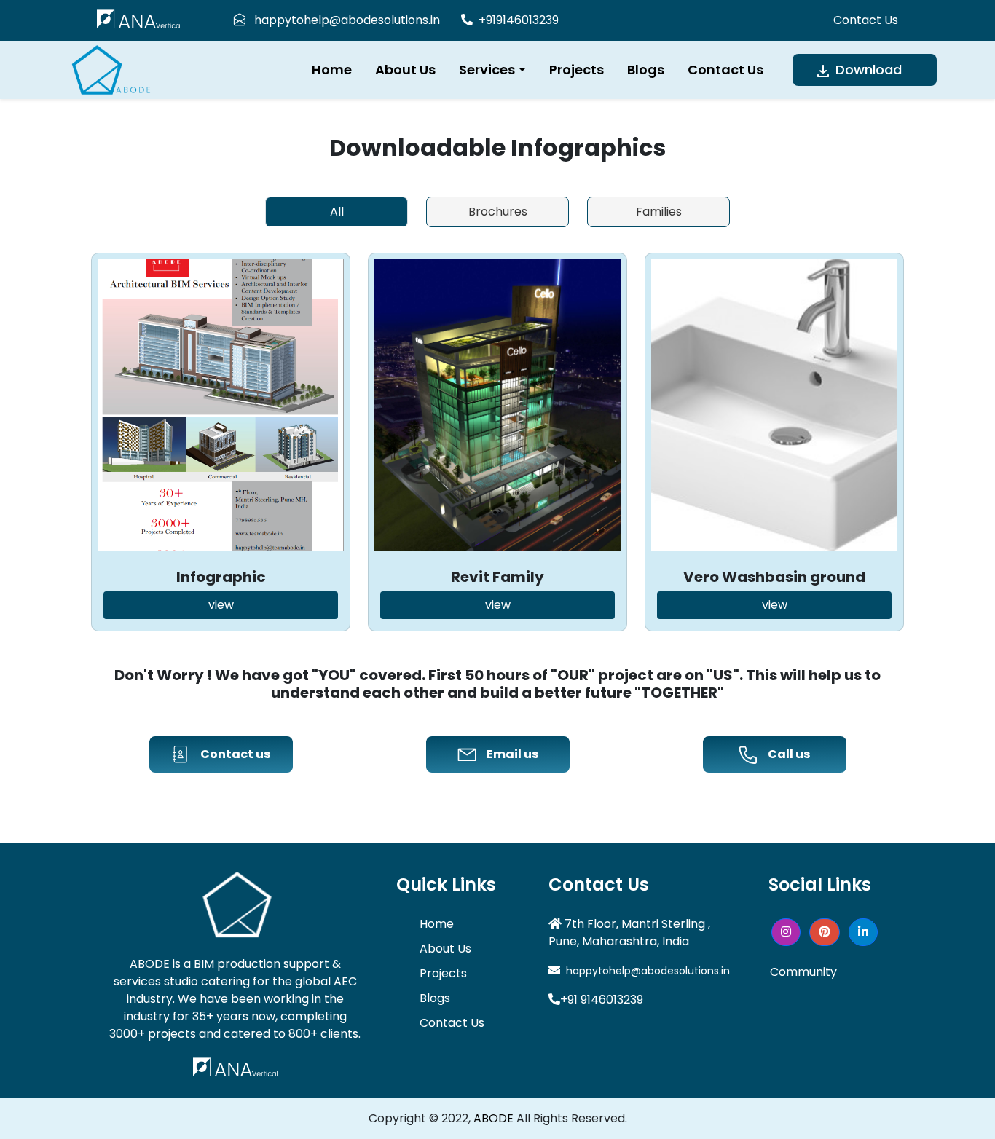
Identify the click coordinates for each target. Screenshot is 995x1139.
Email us (512, 754)
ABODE (493, 1118)
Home (332, 69)
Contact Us (865, 20)
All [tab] (337, 211)
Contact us (235, 754)
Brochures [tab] (497, 211)
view (221, 604)
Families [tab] (659, 211)
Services (487, 69)
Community (803, 971)
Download (867, 69)
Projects (576, 69)
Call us (789, 754)
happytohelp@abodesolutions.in (342, 20)
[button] (786, 932)
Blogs (645, 69)
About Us (405, 69)
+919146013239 (516, 20)
